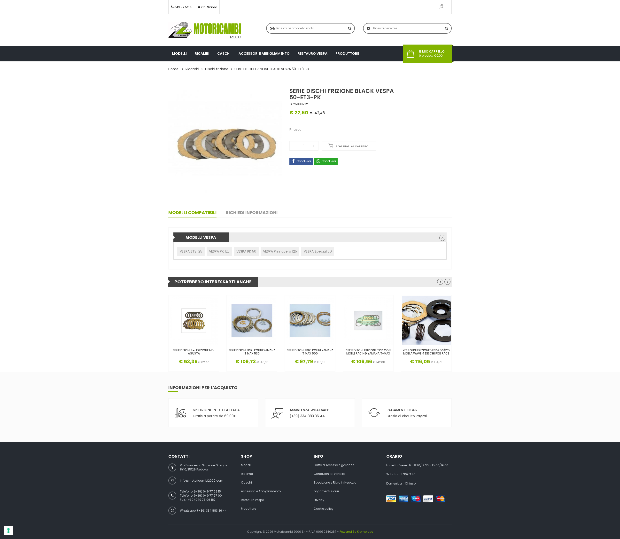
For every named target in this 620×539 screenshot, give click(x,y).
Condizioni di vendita (329, 474)
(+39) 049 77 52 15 (207, 491)
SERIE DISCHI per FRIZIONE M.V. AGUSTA (194, 352)
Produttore (347, 53)
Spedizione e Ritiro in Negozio (335, 483)
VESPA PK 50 (246, 251)
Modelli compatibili (192, 212)
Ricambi (202, 53)
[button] (442, 238)
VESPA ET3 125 (191, 251)
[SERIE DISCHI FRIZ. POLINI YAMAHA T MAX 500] (310, 320)
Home (173, 69)
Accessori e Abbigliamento (264, 53)
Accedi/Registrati (441, 7)
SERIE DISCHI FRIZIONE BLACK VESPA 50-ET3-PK (272, 69)
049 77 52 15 (183, 7)
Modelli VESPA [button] (201, 237)
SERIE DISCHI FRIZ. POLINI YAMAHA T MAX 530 (252, 352)
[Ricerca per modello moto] (349, 28)
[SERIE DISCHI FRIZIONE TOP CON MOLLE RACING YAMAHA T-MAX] (368, 320)
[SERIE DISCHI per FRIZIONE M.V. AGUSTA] (193, 320)
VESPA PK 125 (219, 251)
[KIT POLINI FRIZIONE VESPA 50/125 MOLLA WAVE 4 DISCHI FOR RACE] (426, 320)
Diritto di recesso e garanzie (334, 465)
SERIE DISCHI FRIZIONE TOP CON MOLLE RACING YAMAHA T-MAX (368, 352)
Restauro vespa (312, 53)
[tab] (310, 237)
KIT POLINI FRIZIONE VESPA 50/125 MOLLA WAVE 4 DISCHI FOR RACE (426, 352)
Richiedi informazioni (252, 212)
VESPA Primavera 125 (280, 251)
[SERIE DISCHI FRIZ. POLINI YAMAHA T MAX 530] (251, 320)
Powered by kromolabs (356, 532)
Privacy (319, 500)
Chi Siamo (209, 7)
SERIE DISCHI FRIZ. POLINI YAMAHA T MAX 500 (310, 352)
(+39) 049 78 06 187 (201, 500)
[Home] (204, 30)
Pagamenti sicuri (326, 491)
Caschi (224, 53)
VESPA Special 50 (318, 251)
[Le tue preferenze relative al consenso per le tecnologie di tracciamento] (8, 530)
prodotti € (431, 54)
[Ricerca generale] (446, 28)
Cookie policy (323, 509)
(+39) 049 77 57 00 (208, 495)
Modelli (179, 53)
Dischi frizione (216, 69)
